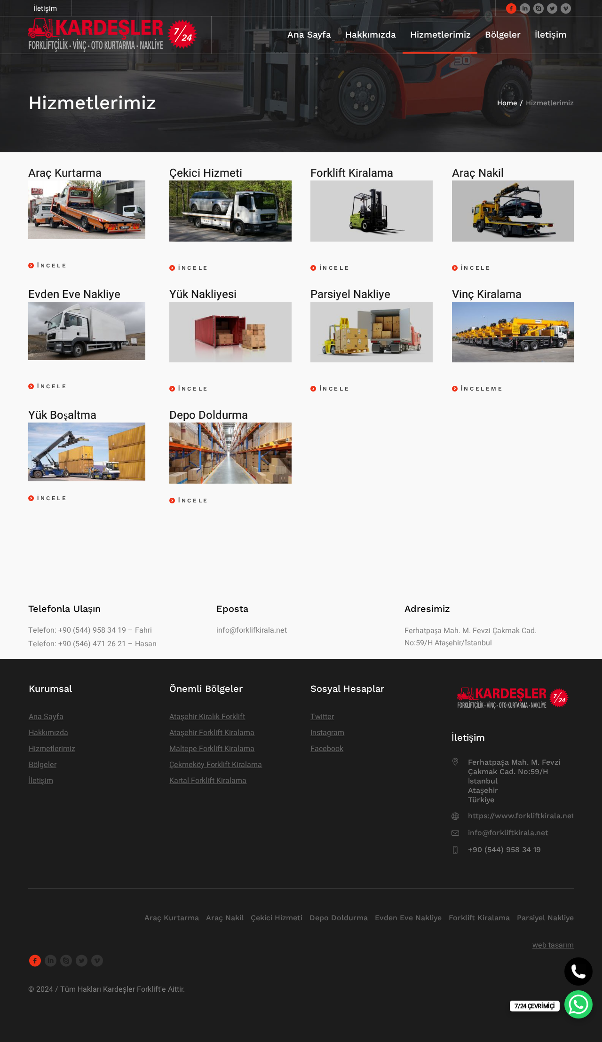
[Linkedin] (525, 8)
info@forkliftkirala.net (508, 832)
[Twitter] (552, 8)
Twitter (322, 716)
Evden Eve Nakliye (408, 917)
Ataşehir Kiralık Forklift (207, 716)
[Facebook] (511, 8)
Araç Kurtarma (171, 917)
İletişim (41, 780)
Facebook (326, 748)
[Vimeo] (566, 8)
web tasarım (553, 945)
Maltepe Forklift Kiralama (211, 748)
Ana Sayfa (46, 716)
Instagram (327, 732)
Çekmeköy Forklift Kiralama (215, 764)
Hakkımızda (48, 732)
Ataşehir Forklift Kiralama (211, 732)
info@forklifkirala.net (251, 630)
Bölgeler (42, 764)
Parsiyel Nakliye (545, 917)
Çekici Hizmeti (276, 917)
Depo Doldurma (338, 917)
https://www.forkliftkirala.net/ (523, 815)
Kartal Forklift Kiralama (207, 780)
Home (507, 103)
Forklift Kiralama (479, 917)
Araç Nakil (225, 917)
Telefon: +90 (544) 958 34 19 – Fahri (90, 630)
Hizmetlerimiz (52, 748)
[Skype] (538, 8)
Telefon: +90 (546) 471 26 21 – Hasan (92, 644)
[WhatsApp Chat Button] (578, 1004)
